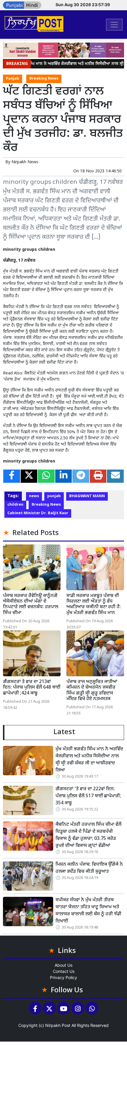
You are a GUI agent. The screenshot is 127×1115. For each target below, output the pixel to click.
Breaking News (43, 78)
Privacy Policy (63, 977)
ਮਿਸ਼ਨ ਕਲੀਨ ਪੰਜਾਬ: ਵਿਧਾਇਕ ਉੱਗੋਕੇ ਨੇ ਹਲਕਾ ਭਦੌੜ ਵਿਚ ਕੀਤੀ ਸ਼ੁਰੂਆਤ (89, 868)
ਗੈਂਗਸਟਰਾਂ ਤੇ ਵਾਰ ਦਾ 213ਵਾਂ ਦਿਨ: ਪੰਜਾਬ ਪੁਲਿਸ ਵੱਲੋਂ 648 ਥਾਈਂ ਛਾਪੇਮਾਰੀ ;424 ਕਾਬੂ (31, 687)
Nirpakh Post (57, 1025)
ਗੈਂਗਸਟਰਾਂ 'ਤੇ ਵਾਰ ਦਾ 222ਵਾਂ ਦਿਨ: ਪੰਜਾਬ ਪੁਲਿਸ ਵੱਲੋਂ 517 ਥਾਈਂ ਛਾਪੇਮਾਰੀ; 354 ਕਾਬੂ (88, 796)
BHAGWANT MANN (87, 496)
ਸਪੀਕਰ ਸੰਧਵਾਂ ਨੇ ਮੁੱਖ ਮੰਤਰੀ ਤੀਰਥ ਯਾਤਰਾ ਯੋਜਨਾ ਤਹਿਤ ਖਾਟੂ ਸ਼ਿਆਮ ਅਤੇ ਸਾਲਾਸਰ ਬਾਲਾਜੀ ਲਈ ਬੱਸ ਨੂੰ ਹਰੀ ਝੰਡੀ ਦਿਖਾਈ (88, 910)
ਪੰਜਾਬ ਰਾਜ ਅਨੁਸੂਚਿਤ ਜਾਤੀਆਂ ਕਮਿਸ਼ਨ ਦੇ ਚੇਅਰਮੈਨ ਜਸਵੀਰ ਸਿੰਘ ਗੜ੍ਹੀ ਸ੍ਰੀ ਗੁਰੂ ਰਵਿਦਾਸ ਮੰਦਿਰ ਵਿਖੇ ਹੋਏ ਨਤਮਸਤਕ (91, 690)
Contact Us (63, 971)
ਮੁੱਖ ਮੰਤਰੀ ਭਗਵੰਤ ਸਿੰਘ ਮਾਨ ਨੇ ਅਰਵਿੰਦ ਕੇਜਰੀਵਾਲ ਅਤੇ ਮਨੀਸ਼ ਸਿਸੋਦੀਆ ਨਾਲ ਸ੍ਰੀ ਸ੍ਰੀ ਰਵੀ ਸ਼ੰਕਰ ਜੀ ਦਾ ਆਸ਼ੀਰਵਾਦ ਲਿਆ (89, 759)
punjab (54, 496)
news (34, 496)
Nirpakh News (25, 162)
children (15, 504)
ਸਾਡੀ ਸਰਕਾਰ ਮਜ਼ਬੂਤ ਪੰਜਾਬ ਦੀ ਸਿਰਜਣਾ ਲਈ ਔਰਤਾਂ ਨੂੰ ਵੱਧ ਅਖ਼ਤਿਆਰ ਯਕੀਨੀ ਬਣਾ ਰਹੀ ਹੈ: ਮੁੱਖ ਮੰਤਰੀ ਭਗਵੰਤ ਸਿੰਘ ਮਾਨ (93, 604)
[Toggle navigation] (114, 25)
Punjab (12, 78)
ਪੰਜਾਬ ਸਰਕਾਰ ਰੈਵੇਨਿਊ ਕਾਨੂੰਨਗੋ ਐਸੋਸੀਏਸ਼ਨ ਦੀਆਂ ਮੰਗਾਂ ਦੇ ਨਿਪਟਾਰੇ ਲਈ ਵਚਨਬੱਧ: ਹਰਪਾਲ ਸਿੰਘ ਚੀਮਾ (30, 604)
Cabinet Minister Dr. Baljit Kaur (37, 513)
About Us (63, 965)
